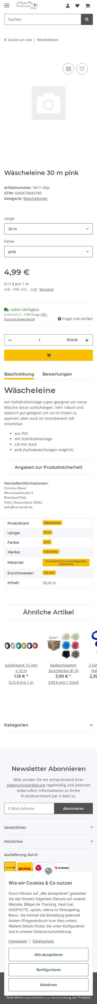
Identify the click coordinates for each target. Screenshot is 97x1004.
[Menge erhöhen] (87, 340)
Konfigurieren (48, 969)
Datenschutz (43, 941)
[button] (67, 6)
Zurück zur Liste (20, 39)
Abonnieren (73, 808)
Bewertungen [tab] (57, 374)
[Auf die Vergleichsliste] (68, 68)
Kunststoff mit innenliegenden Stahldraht (66, 562)
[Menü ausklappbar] (6, 3)
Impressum (18, 941)
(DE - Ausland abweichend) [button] (26, 316)
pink (47, 542)
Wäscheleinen (35, 198)
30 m (47, 532)
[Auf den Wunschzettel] (82, 68)
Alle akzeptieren (48, 954)
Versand (46, 289)
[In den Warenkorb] (8, 56)
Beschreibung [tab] (19, 374)
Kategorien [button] (16, 725)
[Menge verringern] (10, 340)
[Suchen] (87, 19)
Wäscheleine (52, 523)
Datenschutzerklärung (26, 785)
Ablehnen (48, 984)
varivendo (51, 551)
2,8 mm (49, 572)
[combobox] (48, 228)
